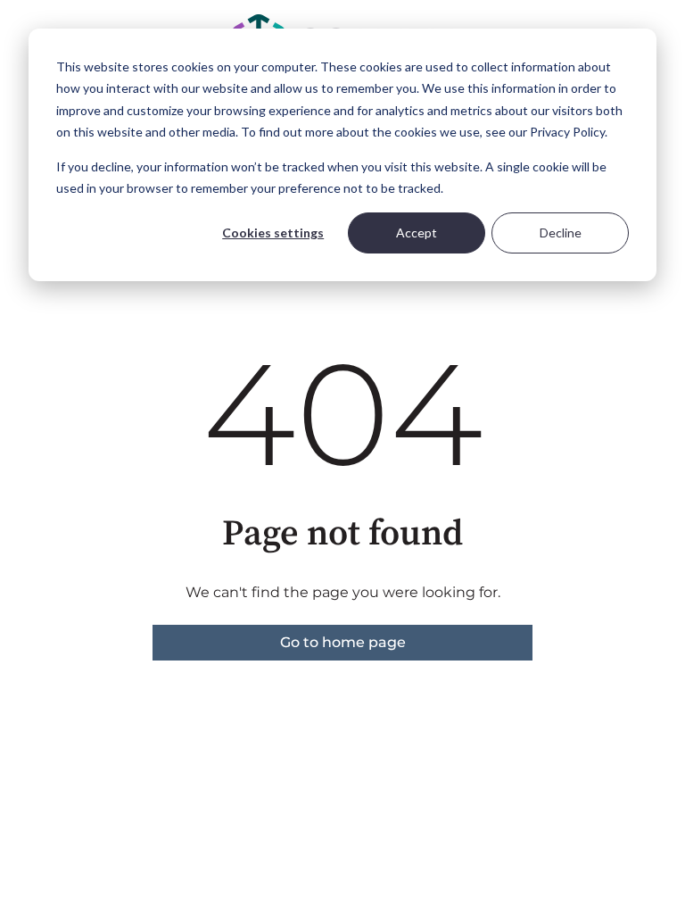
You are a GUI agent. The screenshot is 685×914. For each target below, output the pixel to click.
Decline (561, 232)
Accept (416, 232)
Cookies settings (273, 232)
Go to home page (343, 642)
